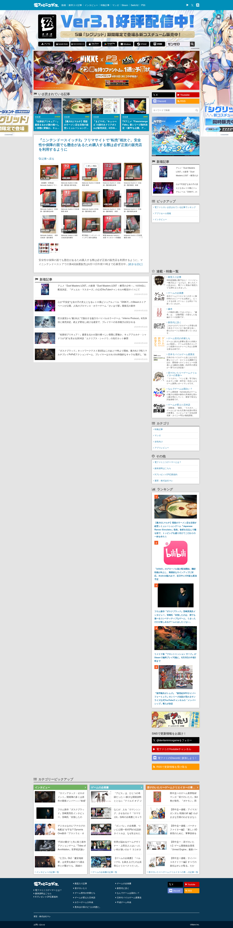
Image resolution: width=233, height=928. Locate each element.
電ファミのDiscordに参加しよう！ (177, 758)
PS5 (143, 5)
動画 (63, 5)
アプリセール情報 (163, 213)
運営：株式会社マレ (164, 480)
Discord (161, 101)
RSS (183, 101)
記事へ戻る (47, 158)
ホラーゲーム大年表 (84, 902)
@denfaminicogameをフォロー (174, 740)
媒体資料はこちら (163, 468)
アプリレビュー (162, 447)
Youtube (185, 95)
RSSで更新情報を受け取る (171, 767)
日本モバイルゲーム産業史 (129, 897)
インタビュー (91, 5)
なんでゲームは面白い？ (128, 892)
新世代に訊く (123, 888)
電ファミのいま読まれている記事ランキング (175, 207)
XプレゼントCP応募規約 (166, 474)
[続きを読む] (135, 264)
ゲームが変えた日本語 (85, 897)
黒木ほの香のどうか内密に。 (88, 906)
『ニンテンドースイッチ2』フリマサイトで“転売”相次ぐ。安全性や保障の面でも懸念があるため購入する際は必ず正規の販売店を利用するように (90, 144)
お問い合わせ (39, 924)
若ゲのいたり (81, 888)
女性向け (159, 441)
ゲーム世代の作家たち (85, 892)
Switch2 (135, 5)
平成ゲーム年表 (124, 902)
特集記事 (105, 5)
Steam (125, 5)
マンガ (115, 5)
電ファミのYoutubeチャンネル (173, 749)
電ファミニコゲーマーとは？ (168, 462)
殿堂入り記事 (75, 5)
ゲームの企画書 (124, 883)
